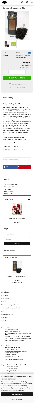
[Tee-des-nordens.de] (4, 2)
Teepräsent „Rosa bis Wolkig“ (17, 218)
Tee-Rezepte (7, 189)
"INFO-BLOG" (17, 356)
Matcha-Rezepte (8, 191)
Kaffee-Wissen (8, 193)
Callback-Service (5, 317)
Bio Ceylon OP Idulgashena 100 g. (17, 276)
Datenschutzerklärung (18, 390)
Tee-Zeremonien (8, 187)
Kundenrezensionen (10, 160)
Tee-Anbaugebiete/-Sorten (11, 184)
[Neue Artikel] (29, 199)
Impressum (4, 295)
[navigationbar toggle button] (31, 2)
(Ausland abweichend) (21, 57)
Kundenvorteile (5, 298)
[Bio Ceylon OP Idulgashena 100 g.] (17, 25)
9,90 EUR (17, 222)
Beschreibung (8, 98)
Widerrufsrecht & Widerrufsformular (11, 308)
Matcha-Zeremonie (9, 186)
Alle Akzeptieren (17, 394)
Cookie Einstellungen (7, 321)
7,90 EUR (17, 280)
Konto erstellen (8, 248)
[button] (5, 72)
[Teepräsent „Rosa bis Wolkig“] (17, 209)
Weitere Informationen (17, 399)
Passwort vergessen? (10, 250)
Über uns (3, 301)
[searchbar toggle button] (22, 2)
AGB (2, 311)
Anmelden (17, 244)
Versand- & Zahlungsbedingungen (10, 305)
